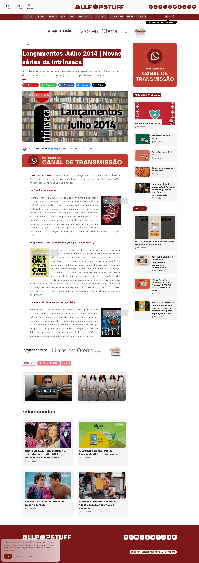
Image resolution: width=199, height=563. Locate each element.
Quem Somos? (116, 16)
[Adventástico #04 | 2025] (142, 155)
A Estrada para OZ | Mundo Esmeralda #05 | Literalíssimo (98, 452)
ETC (72, 16)
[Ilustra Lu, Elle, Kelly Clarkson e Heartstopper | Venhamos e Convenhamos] (142, 260)
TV (64, 16)
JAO (173, 552)
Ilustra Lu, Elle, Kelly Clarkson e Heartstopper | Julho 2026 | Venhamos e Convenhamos (45, 454)
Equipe (130, 16)
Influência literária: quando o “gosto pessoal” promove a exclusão (97, 504)
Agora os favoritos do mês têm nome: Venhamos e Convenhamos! (154, 243)
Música (53, 16)
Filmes (41, 16)
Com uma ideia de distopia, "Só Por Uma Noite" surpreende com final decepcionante (163, 189)
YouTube (102, 16)
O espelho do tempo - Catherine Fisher (53, 302)
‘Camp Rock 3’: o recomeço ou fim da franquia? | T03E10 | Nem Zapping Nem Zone (162, 285)
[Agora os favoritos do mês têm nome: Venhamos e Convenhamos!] (155, 227)
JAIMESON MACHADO (150, 552)
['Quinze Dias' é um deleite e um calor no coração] (48, 485)
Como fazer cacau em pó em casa (163, 169)
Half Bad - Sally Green (43, 190)
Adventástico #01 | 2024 (161, 136)
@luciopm (55, 149)
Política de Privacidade (36, 545)
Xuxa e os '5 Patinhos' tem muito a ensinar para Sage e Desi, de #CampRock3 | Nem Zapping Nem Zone (163, 308)
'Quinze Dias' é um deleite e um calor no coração (45, 503)
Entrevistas (86, 16)
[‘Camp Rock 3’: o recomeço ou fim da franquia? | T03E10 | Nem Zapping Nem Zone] (142, 284)
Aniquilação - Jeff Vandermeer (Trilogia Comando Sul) (62, 242)
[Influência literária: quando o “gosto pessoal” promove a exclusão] (102, 485)
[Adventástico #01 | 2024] (142, 139)
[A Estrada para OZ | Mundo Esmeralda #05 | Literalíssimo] (102, 435)
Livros (29, 16)
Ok (8, 556)
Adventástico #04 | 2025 (162, 153)
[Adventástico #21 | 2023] (155, 113)
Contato (142, 16)
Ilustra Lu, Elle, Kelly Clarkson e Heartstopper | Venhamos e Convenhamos (162, 262)
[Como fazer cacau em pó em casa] (142, 172)
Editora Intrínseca (42, 175)
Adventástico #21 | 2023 (147, 123)
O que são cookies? (23, 556)
